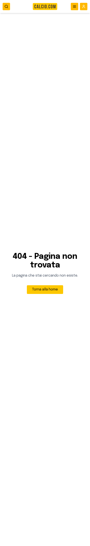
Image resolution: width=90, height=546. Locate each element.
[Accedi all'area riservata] (83, 6)
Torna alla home (45, 289)
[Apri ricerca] (6, 6)
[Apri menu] (74, 6)
